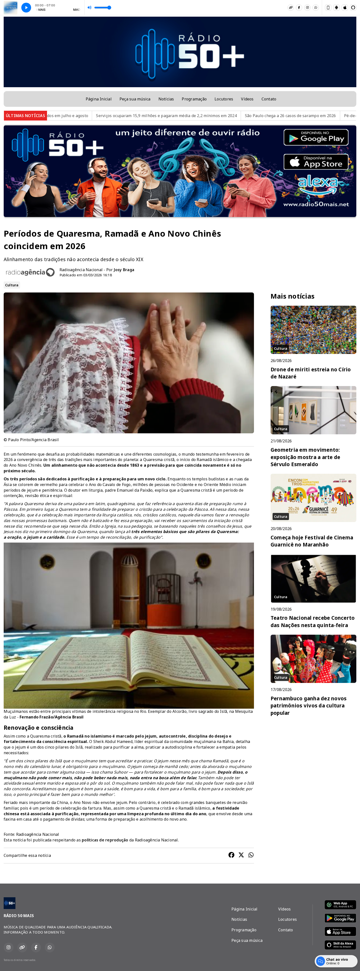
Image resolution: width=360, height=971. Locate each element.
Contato (269, 99)
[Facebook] (299, 7)
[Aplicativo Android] (336, 7)
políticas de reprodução (105, 840)
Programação (194, 99)
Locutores (224, 99)
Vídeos (247, 99)
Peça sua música (135, 99)
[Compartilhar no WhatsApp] (251, 855)
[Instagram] (307, 7)
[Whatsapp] (315, 7)
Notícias (166, 99)
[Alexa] (353, 7)
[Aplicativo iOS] (345, 7)
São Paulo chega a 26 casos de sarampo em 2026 (217, 115)
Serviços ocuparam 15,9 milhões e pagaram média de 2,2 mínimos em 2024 (93, 115)
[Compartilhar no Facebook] (231, 855)
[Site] (291, 7)
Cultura (12, 284)
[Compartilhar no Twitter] (241, 855)
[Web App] (328, 7)
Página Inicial (99, 99)
